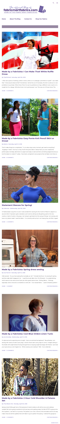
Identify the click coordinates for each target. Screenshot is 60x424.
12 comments (10, 350)
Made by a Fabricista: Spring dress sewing (23, 269)
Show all (54, 26)
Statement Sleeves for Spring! (17, 205)
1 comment (9, 286)
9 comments (9, 90)
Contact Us (28, 19)
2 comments (9, 417)
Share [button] (3, 90)
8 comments (10, 157)
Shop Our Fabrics (41, 19)
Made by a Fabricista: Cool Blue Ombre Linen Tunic (27, 334)
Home (4, 19)
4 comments (10, 221)
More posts (54, 422)
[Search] (53, 3)
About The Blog (15, 19)
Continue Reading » (52, 90)
